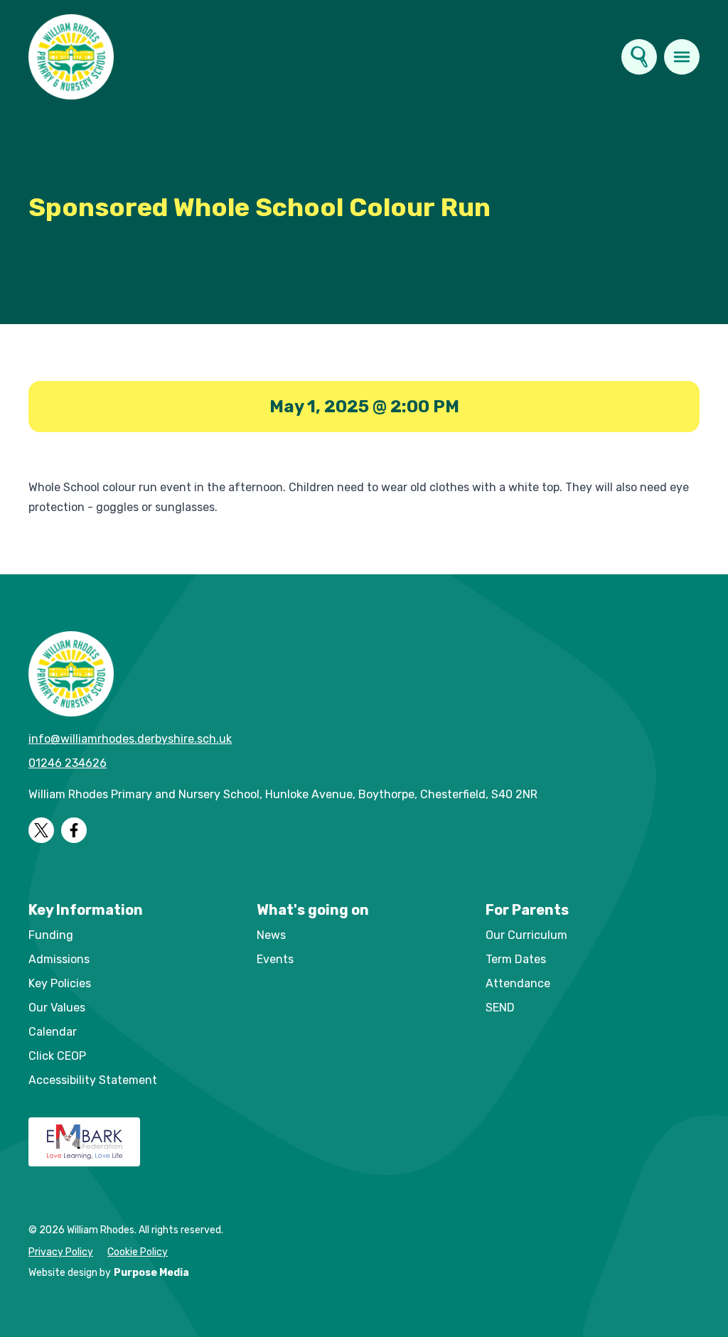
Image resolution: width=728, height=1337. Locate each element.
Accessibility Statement (92, 1080)
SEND (500, 1007)
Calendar (52, 1031)
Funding (50, 935)
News (271, 935)
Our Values (56, 1007)
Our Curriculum (526, 935)
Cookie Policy (137, 1252)
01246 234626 (67, 763)
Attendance (518, 983)
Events (275, 959)
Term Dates (516, 959)
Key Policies (59, 983)
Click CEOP (57, 1056)
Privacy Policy (60, 1252)
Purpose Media (151, 1273)
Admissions (59, 959)
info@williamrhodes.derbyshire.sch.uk (130, 739)
